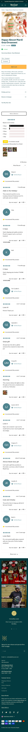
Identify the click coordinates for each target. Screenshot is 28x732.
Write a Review (14, 113)
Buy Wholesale (16, 53)
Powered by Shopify (15, 727)
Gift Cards (3, 688)
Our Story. (14, 623)
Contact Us (4, 690)
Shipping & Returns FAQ (6, 681)
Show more (13, 554)
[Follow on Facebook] (2, 712)
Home (2, 10)
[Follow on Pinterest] (14, 712)
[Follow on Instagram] (10, 712)
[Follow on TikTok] (18, 712)
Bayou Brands (21, 700)
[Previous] (1, 1)
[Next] (26, 1)
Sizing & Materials (5, 685)
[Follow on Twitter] (6, 712)
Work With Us (5, 707)
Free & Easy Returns (6, 53)
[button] (5, 149)
